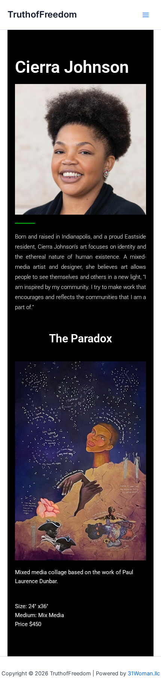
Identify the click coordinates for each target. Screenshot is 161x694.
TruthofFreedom (42, 14)
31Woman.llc (144, 673)
